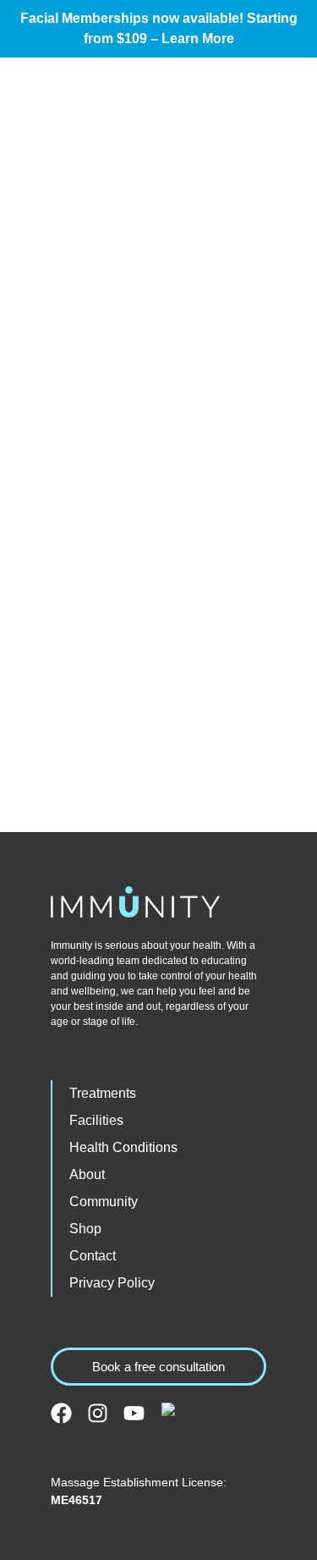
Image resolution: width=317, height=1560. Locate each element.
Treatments (102, 1093)
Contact (92, 1256)
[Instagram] (97, 1413)
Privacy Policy (112, 1283)
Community (103, 1201)
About (87, 1174)
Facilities (96, 1120)
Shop (85, 1228)
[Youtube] (134, 1413)
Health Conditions (123, 1147)
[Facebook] (61, 1413)
